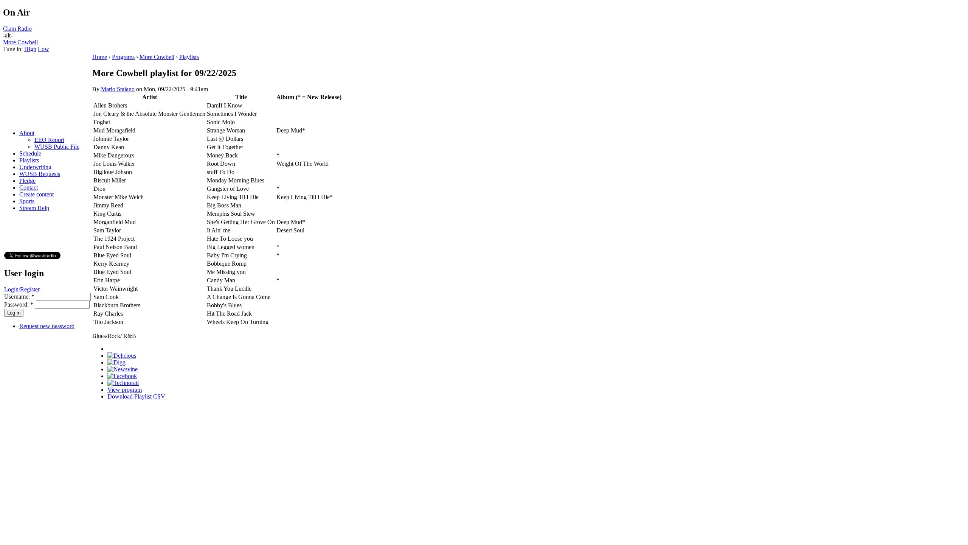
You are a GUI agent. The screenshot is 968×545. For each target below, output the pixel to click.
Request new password (46, 326)
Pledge (27, 181)
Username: (19, 296)
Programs (123, 57)
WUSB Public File (56, 146)
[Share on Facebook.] (122, 376)
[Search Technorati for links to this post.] (123, 383)
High (30, 49)
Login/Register (22, 289)
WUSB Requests (39, 174)
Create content (36, 194)
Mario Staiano (118, 89)
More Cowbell (20, 42)
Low (43, 49)
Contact (28, 187)
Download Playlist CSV (136, 396)
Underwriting (35, 167)
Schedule (30, 153)
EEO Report (49, 140)
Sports (26, 201)
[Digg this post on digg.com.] (116, 362)
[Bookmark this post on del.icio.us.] (121, 355)
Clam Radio (17, 28)
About (26, 133)
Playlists (29, 160)
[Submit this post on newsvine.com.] (122, 369)
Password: (18, 304)
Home (99, 57)
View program (124, 389)
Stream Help (34, 208)
